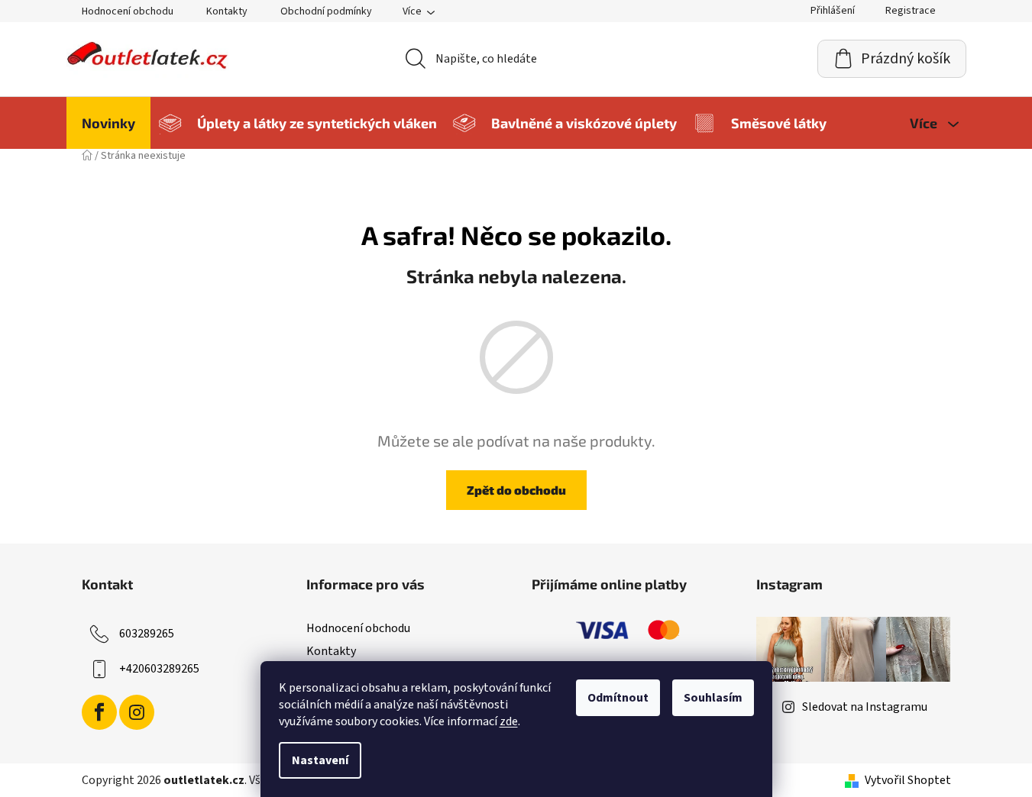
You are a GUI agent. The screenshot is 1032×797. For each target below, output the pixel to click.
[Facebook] (99, 712)
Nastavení (320, 760)
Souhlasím (713, 697)
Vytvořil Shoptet (908, 780)
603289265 (146, 633)
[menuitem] (108, 123)
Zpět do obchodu (516, 489)
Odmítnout (618, 697)
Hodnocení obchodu (127, 11)
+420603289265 (159, 668)
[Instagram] (136, 712)
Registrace (910, 10)
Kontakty (226, 11)
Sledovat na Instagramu (864, 707)
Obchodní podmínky (326, 11)
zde (509, 721)
